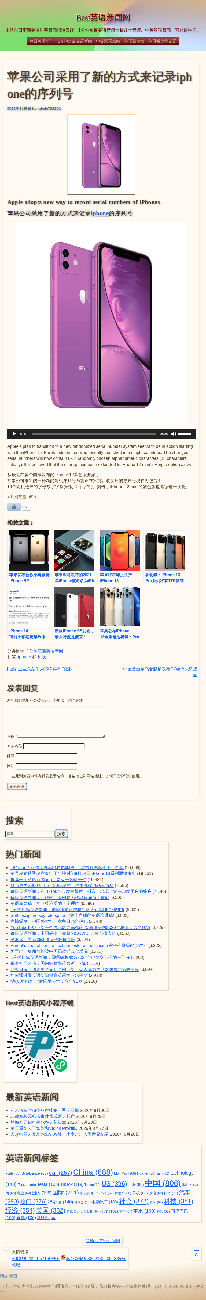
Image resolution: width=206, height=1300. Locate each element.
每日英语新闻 (42, 41)
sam (162, 1173)
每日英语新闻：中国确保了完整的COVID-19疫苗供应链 (63, 933)
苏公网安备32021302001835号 (96, 1258)
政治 (156, 1193)
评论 (12, 736)
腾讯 (73, 1211)
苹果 (144, 1211)
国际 (66, 1192)
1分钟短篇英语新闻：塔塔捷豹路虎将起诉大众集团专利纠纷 (67, 909)
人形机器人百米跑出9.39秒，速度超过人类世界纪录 (59, 1134)
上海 (136, 1185)
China (93, 1172)
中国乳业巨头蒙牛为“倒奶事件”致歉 (38, 669)
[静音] (173, 434)
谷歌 (163, 1211)
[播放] (14, 434)
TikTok (71, 1184)
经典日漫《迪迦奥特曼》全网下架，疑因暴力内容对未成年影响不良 (74, 969)
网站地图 (8, 1276)
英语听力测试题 (162, 41)
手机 (140, 1193)
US (114, 1183)
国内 (42, 1193)
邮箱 (10, 756)
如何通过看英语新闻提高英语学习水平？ (49, 975)
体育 (188, 1184)
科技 (42, 657)
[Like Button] (14, 507)
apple (12, 1173)
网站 (10, 766)
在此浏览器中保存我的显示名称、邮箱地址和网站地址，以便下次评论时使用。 (77, 776)
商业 (24, 1193)
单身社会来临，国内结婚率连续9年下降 (48, 963)
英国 (125, 1211)
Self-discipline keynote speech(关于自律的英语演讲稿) (62, 915)
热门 (33, 1201)
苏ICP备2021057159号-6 (36, 1258)
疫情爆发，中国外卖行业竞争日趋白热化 (49, 921)
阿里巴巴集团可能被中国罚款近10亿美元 (49, 951)
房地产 (123, 1193)
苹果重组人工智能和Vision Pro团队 (44, 1128)
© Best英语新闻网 (103, 1240)
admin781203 (49, 108)
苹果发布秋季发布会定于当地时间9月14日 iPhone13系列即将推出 (73, 873)
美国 (50, 1210)
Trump (92, 1185)
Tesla (48, 1184)
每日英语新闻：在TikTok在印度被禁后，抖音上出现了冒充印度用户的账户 (81, 891)
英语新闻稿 (134, 41)
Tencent (27, 1184)
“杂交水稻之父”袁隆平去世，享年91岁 (46, 981)
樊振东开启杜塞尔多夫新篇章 (38, 1122)
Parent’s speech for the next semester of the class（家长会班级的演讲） (78, 945)
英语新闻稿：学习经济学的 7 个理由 (44, 903)
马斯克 (46, 1218)
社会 (134, 1201)
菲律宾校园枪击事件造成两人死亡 (42, 1116)
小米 (107, 1193)
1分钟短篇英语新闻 (75, 41)
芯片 (109, 1211)
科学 (156, 1202)
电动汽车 (105, 1202)
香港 (26, 1217)
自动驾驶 (90, 1211)
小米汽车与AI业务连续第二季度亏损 (44, 1110)
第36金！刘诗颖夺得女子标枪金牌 (42, 939)
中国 (163, 1183)
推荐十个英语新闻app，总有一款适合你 (48, 879)
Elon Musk (125, 1173)
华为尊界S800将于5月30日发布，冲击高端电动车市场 (62, 885)
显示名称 (14, 746)
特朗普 (82, 1202)
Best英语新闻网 (103, 17)
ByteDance (34, 1173)
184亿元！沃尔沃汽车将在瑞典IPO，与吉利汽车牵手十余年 (67, 867)
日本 (171, 1193)
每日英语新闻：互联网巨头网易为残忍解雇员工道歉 (59, 897)
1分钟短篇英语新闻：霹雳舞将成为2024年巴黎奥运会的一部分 (70, 957)
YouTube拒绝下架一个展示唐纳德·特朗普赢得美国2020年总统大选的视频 (80, 927)
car (60, 1172)
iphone (100, 213)
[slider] (185, 433)
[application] (101, 434)
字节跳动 (90, 1193)
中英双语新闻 (108, 41)
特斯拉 (60, 1202)
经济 (20, 1210)
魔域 (16, 1265)
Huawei (146, 1173)
